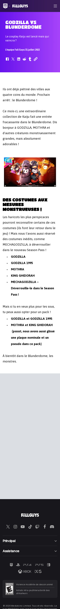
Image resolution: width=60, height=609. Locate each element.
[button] (7, 60)
